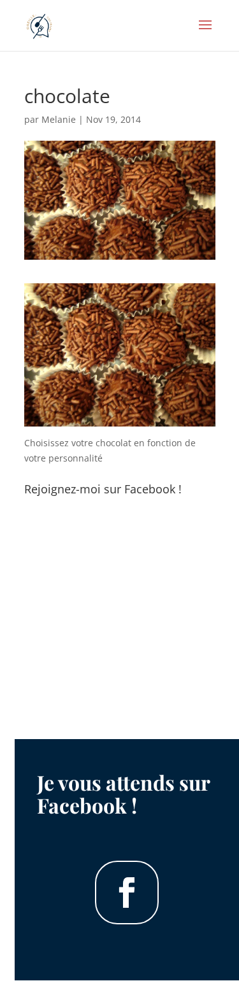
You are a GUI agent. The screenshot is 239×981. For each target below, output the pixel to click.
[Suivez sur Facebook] (127, 892)
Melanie (58, 119)
